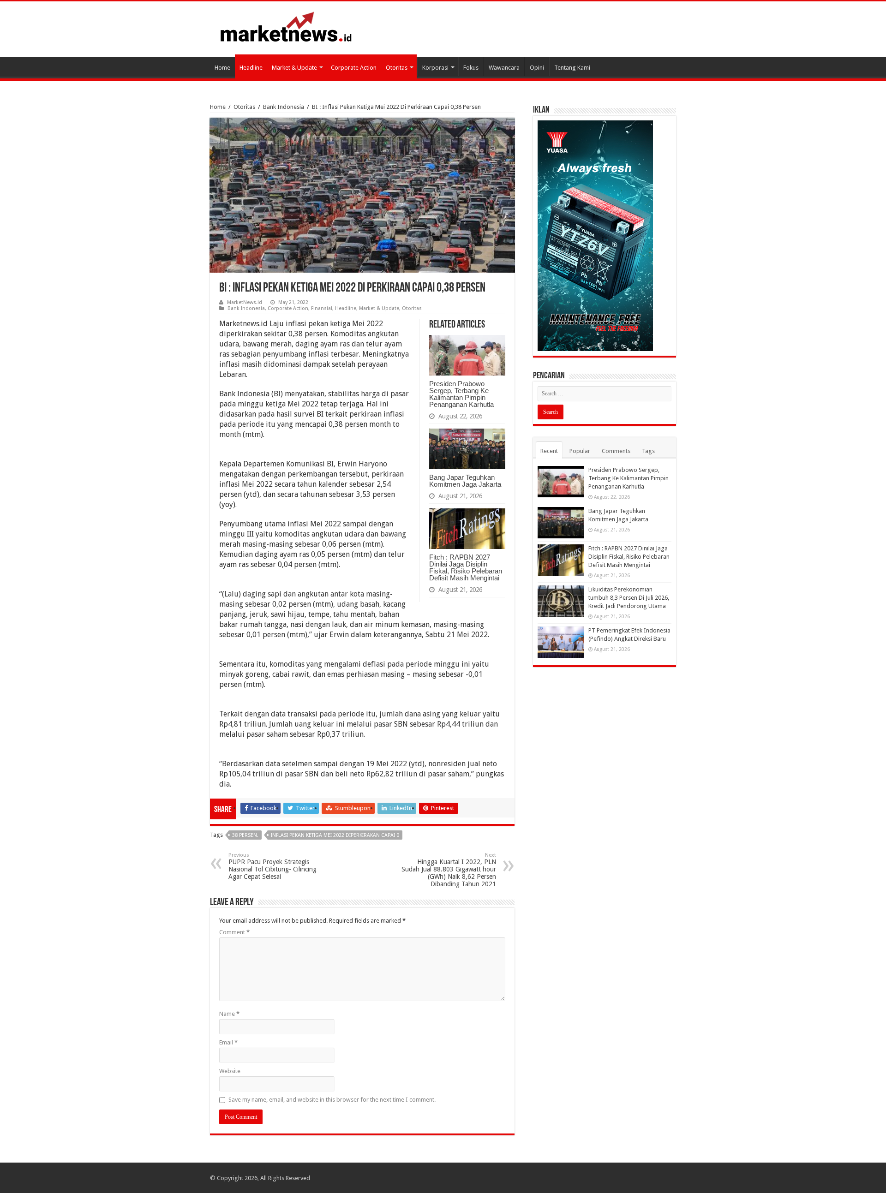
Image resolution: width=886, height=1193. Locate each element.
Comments (616, 450)
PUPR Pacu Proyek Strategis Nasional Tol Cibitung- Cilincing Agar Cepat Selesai (272, 866)
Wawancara (504, 67)
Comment (234, 932)
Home (222, 67)
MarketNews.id (244, 302)
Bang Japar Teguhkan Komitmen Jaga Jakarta (465, 480)
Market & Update (294, 67)
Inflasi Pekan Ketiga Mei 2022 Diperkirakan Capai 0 (335, 835)
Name (229, 1013)
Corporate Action (354, 67)
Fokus (471, 67)
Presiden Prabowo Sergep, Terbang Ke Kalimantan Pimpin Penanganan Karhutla (461, 394)
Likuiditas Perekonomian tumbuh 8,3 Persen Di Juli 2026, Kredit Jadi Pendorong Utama (628, 597)
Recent (549, 450)
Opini (537, 67)
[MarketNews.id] (286, 26)
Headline (251, 67)
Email (228, 1042)
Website (229, 1071)
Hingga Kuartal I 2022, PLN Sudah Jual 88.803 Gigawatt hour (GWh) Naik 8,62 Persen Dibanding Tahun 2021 (448, 870)
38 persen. (245, 835)
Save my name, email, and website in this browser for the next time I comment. (332, 1099)
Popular (579, 450)
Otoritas (396, 67)
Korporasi (435, 67)
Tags (648, 450)
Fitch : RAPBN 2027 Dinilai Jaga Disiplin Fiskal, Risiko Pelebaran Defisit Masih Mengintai (465, 567)
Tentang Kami (572, 67)
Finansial (321, 308)
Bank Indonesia (283, 106)
